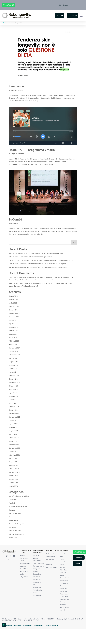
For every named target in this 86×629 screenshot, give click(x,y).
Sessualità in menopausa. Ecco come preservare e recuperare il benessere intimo (36, 253)
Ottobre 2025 (13, 320)
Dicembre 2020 (14, 472)
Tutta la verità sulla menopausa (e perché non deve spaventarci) (30, 257)
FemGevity (12, 503)
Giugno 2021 (13, 462)
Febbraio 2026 (14, 306)
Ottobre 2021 (13, 451)
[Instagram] (10, 556)
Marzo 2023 (13, 403)
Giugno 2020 (13, 483)
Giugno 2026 (13, 296)
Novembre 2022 (14, 417)
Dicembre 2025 (14, 313)
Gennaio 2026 (13, 310)
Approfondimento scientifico (19, 496)
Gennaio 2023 (13, 410)
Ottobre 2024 (13, 351)
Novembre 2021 (14, 448)
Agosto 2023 (13, 389)
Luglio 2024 (13, 358)
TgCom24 (15, 219)
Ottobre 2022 (13, 420)
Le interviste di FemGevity (18, 506)
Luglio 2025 (13, 324)
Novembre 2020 (14, 476)
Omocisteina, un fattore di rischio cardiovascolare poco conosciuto (32, 280)
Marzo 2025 (13, 337)
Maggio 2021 (13, 465)
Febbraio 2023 (14, 406)
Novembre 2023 (14, 382)
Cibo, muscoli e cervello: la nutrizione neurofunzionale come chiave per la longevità (37, 264)
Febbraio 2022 (14, 438)
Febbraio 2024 (14, 375)
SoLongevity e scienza (17, 90)
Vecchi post (13, 537)
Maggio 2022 (13, 431)
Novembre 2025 (14, 317)
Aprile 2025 (13, 334)
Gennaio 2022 (13, 441)
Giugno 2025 (13, 327)
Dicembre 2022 (14, 413)
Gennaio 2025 (13, 344)
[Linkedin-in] (7, 556)
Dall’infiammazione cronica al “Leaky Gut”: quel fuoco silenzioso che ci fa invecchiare (38, 267)
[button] (81, 15)
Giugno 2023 (13, 396)
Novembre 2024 (14, 348)
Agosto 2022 (13, 424)
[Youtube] (14, 556)
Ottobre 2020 (13, 479)
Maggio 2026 (13, 299)
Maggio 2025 (13, 331)
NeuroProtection (15, 513)
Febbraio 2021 (14, 469)
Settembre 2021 (14, 455)
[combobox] (71, 5)
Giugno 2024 (13, 362)
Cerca (74, 242)
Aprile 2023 (13, 400)
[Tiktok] (9, 559)
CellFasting (12, 499)
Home (4, 23)
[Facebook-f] (4, 556)
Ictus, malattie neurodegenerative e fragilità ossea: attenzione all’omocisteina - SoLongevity (40, 277)
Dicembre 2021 (14, 445)
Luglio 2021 (13, 458)
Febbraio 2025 (14, 341)
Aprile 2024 (13, 369)
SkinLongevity (13, 223)
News (11, 517)
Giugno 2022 (13, 427)
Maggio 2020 (13, 486)
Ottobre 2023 (13, 386)
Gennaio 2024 (13, 379)
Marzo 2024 (13, 372)
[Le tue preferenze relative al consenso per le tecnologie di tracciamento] (4, 625)
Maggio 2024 (13, 365)
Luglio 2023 (13, 393)
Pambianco (16, 86)
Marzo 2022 (13, 434)
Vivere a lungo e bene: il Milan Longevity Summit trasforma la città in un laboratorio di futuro (41, 260)
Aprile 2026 (13, 303)
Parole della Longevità (16, 524)
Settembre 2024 (14, 355)
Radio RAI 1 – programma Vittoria (32, 150)
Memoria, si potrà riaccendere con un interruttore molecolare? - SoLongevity (35, 283)
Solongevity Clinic (15, 531)
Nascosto (12, 510)
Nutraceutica (13, 520)
